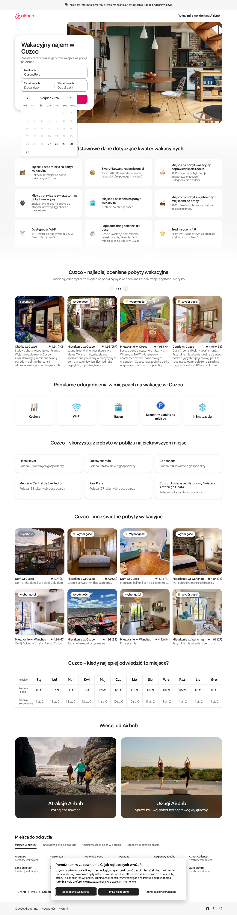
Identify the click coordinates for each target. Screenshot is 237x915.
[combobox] (54, 74)
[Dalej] (126, 289)
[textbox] (37, 87)
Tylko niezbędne (118, 891)
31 (27, 151)
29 (63, 144)
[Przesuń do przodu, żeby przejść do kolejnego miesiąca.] (71, 98)
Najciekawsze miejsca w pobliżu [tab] (101, 845)
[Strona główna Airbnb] (24, 16)
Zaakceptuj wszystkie (75, 891)
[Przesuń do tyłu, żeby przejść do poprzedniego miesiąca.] (28, 98)
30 (71, 144)
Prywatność (48, 908)
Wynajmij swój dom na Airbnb (199, 16)
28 (56, 144)
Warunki (64, 908)
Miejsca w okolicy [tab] (26, 845)
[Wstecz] (111, 289)
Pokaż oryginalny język (158, 5)
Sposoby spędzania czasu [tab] (143, 845)
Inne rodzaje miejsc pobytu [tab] (59, 845)
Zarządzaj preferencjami (161, 891)
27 (49, 144)
